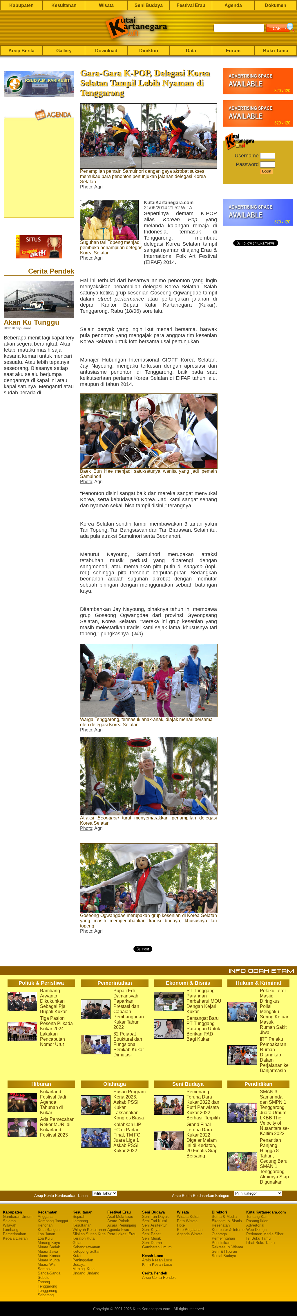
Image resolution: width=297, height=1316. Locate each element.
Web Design (256, 1229)
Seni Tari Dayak (155, 1216)
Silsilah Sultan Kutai (89, 1234)
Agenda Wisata (189, 1234)
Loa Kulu (45, 1238)
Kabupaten (21, 5)
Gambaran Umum (17, 1216)
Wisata (106, 5)
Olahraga (219, 1234)
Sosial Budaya (224, 1256)
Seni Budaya (149, 5)
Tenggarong (47, 1286)
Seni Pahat (151, 1234)
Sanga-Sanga (49, 1273)
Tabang (44, 1282)
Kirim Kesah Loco (157, 1264)
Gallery (64, 50)
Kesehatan (221, 1225)
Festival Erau (191, 5)
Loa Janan (46, 1234)
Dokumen (275, 5)
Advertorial (255, 1225)
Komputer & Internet (229, 1229)
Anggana (45, 1216)
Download (106, 50)
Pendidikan (221, 1243)
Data (191, 50)
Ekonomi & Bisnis (227, 1221)
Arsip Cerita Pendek (159, 1277)
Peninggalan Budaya (83, 1262)
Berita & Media (224, 1216)
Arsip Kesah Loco (157, 1260)
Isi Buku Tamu (258, 1238)
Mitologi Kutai (84, 1269)
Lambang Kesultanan (82, 1223)
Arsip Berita (21, 50)
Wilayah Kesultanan (89, 1229)
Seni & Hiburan (224, 1251)
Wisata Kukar (188, 1216)
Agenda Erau (118, 1229)
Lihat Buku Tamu (260, 1243)
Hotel (181, 1225)
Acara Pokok (118, 1221)
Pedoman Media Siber (264, 1234)
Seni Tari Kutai (154, 1221)
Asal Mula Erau (120, 1216)
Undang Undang (86, 1273)
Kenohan (45, 1225)
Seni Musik (151, 1238)
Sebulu (43, 1277)
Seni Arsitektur (154, 1225)
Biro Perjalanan (189, 1229)
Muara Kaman (49, 1256)
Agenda (233, 5)
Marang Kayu (49, 1243)
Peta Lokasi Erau (121, 1234)
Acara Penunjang (121, 1225)
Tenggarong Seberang (47, 1292)
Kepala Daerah (15, 1238)
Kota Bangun (48, 1229)
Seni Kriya (151, 1229)
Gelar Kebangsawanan (86, 1245)
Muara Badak (49, 1247)
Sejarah (9, 1221)
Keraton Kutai (84, 1238)
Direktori (148, 50)
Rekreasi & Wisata (227, 1247)
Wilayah (9, 1225)
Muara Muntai (49, 1260)
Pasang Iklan (257, 1221)
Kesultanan (64, 5)
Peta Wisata (187, 1221)
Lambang (10, 1229)
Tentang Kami (257, 1216)
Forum (233, 50)
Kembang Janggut (53, 1221)
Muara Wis (47, 1264)
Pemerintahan (14, 1234)
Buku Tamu (275, 50)
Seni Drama (152, 1243)
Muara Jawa (48, 1251)
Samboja (45, 1269)
